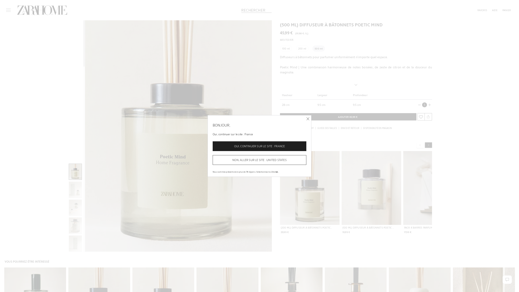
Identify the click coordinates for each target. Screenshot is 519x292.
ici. (277, 172)
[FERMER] (308, 119)
